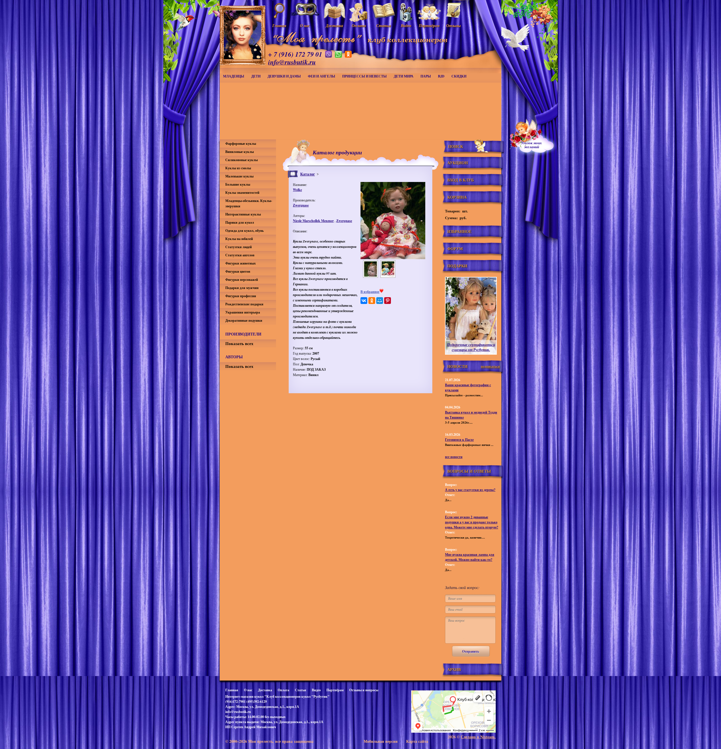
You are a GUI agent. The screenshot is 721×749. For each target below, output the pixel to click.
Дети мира (403, 76)
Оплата (283, 690)
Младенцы (233, 76)
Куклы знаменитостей (242, 192)
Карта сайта (417, 741)
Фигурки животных (240, 263)
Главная (231, 690)
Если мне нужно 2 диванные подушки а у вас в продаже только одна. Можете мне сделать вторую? (471, 522)
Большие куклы (237, 184)
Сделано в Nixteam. (478, 737)
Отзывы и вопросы (363, 690)
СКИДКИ (458, 76)
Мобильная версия (381, 741)
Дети (256, 76)
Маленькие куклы (239, 176)
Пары (425, 76)
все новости (453, 456)
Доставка (265, 690)
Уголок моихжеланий (531, 145)
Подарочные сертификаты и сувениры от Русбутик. (471, 347)
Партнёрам (335, 690)
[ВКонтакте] (363, 300)
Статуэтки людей (238, 247)
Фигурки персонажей (241, 279)
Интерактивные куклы (243, 214)
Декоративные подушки (243, 320)
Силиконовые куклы (241, 159)
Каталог (307, 174)
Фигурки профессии (240, 296)
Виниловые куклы (239, 151)
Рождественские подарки (244, 304)
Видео (316, 690)
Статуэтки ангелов (239, 255)
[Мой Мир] (379, 300)
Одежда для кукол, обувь (244, 230)
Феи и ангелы (321, 76)
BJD (441, 76)
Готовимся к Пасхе (459, 439)
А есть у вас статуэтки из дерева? (470, 489)
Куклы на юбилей (239, 238)
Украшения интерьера (242, 312)
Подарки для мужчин (242, 287)
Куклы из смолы (238, 168)
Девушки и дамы (284, 76)
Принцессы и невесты (364, 76)
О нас (248, 690)
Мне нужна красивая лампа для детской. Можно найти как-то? (469, 557)
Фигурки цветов (237, 271)
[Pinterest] (387, 300)
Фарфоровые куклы (240, 143)
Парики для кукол (239, 222)
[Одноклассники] (371, 300)
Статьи (300, 690)
